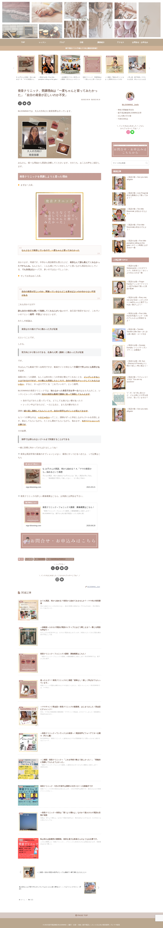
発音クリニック (40, 559)
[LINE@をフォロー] (62, 579)
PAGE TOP (82, 915)
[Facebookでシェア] (20, 103)
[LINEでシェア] (24, 103)
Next (149, 68)
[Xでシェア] (53, 568)
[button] (29, 103)
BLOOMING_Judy (130, 105)
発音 (21, 559)
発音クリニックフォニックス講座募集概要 (61, 559)
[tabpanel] (26, 68)
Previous (13, 68)
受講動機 (29, 559)
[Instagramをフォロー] (57, 579)
